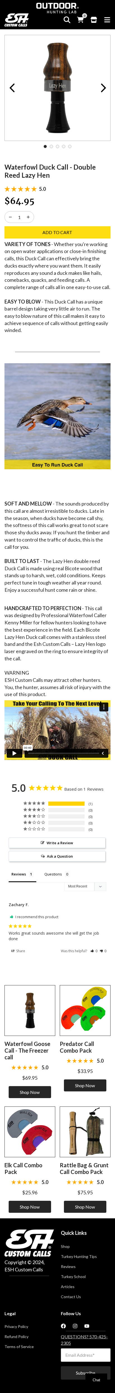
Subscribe (85, 1372)
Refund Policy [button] (16, 1336)
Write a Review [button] (60, 842)
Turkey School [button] (73, 1276)
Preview (12, 88)
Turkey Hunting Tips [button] (79, 1256)
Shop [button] (65, 1246)
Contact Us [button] (71, 1297)
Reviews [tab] (18, 874)
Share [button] (20, 951)
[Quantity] (10, 217)
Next (103, 88)
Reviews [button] (68, 1266)
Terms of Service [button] (19, 1346)
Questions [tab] (53, 874)
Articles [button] (68, 1286)
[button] (94, 951)
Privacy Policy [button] (16, 1326)
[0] (80, 19)
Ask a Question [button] (60, 856)
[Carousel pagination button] (45, 146)
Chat (96, 1380)
